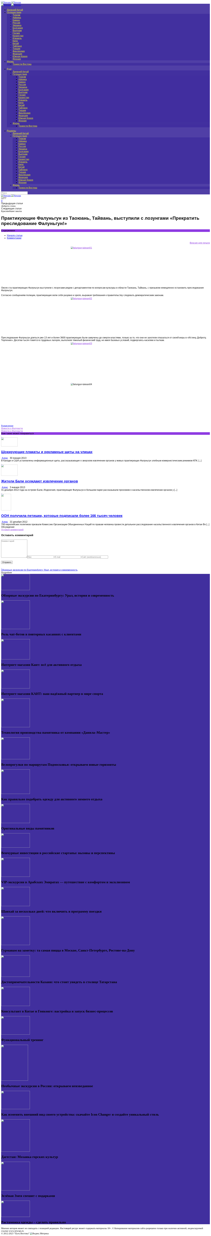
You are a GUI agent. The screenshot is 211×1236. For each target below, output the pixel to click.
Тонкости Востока (22, 64)
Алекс (5, 458)
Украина (17, 25)
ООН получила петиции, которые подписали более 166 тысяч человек (61, 516)
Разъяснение (7, 425)
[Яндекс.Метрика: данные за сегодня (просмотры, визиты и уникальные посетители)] (39, 1233)
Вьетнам (17, 30)
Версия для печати (200, 243)
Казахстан (18, 35)
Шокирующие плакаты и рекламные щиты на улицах (46, 452)
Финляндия (19, 51)
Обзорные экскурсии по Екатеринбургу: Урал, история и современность (39, 570)
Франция (17, 54)
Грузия (16, 33)
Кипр (15, 41)
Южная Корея (20, 56)
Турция (16, 48)
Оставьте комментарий (12, 529)
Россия (16, 23)
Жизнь (10, 61)
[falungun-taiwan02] (105, 315)
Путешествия (14, 12)
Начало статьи (14, 235)
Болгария (18, 28)
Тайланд (17, 46)
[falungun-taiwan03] (105, 362)
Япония (17, 59)
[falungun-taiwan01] (105, 266)
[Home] (11, 5)
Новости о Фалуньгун (12, 428)
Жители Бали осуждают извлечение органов (39, 481)
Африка (17, 17)
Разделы (11, 131)
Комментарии (14, 238)
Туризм (16, 15)
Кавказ (16, 20)
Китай (16, 43)
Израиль (17, 38)
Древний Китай (15, 10)
